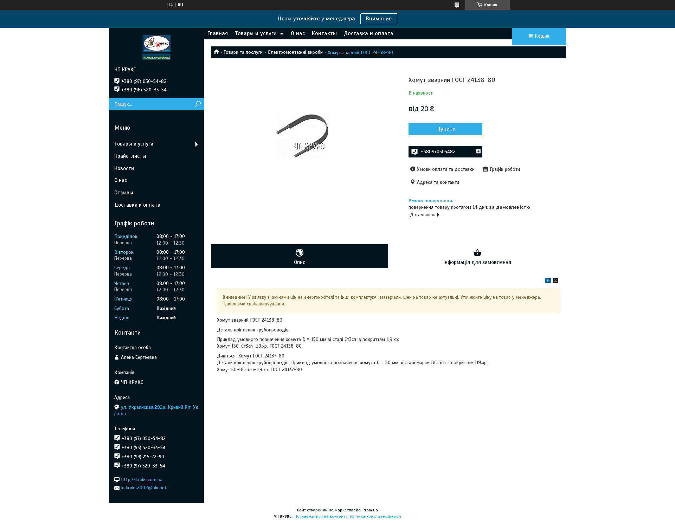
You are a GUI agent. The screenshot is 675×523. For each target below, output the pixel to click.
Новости (124, 168)
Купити (446, 129)
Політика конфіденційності (374, 516)
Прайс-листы (130, 156)
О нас (298, 33)
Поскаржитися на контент (320, 516)
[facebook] (548, 282)
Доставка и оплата (368, 33)
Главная (217, 33)
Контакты (324, 33)
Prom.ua (370, 510)
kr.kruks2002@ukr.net (144, 488)
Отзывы (123, 192)
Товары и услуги (256, 33)
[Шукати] (198, 104)
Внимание (379, 18)
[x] (555, 282)
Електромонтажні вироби (295, 52)
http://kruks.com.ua (141, 480)
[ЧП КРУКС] (156, 47)
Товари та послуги (243, 52)
